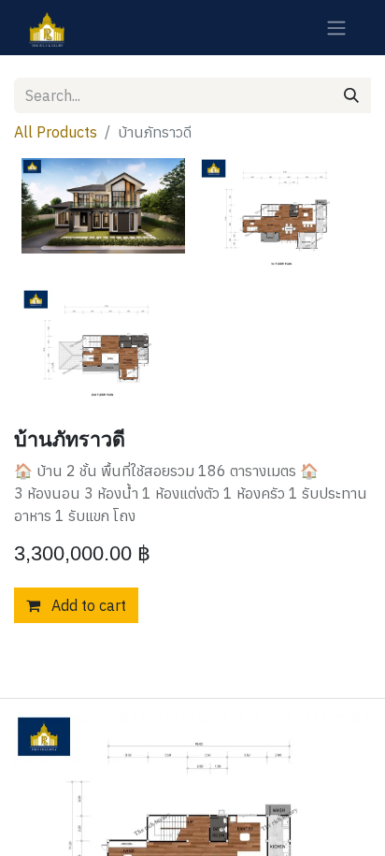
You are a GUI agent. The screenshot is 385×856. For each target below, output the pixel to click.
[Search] (351, 95)
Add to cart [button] (87, 605)
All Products (55, 132)
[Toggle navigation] (336, 27)
